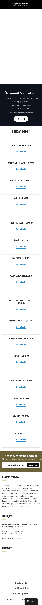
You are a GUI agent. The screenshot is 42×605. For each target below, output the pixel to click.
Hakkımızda (21, 583)
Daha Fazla (21, 151)
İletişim (21, 118)
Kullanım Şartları (21, 593)
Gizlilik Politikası (21, 588)
